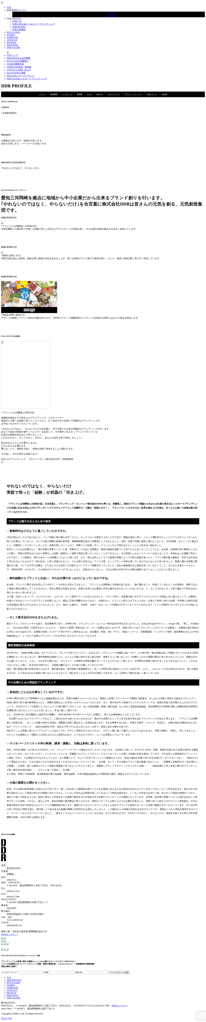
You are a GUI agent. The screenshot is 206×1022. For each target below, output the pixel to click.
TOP (9, 7)
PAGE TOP (6, 1018)
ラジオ (89, 94)
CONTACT (12, 40)
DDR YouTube (13, 47)
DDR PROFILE (14, 18)
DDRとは (17, 21)
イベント (111, 13)
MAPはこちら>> (9, 934)
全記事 (164, 94)
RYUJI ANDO (13, 32)
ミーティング (67, 94)
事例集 (79, 94)
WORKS (11, 35)
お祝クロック (152, 94)
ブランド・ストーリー (133, 94)
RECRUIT (12, 42)
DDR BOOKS (19, 27)
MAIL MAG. (13, 45)
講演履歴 (111, 16)
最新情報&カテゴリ (16, 10)
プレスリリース (113, 94)
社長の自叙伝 (19, 29)
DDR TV (99, 94)
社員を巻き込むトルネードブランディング (33, 24)
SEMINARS (12, 37)
